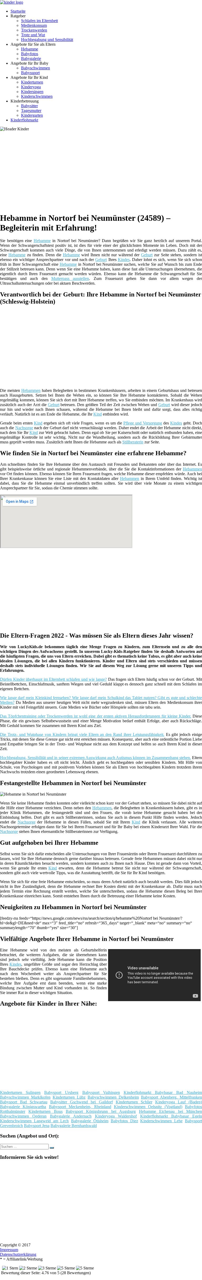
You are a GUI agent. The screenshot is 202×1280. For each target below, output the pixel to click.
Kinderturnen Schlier (134, 1102)
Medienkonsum (34, 25)
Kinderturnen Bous (45, 1111)
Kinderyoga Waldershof (116, 1116)
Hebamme (29, 49)
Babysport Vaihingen (101, 1092)
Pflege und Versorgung (142, 423)
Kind (97, 414)
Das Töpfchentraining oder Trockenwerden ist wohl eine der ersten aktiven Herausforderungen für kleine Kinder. (95, 716)
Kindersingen (32, 91)
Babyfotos (29, 54)
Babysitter (29, 106)
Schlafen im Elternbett (39, 20)
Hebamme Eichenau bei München (170, 1111)
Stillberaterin (132, 442)
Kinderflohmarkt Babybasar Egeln (171, 1116)
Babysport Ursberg (61, 1092)
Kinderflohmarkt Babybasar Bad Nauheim (163, 1092)
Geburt (147, 255)
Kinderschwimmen (37, 96)
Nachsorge (24, 428)
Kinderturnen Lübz (69, 1097)
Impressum (9, 1249)
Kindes (124, 259)
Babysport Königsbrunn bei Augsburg (101, 1111)
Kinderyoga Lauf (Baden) (178, 1102)
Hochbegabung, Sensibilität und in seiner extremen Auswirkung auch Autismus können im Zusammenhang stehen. (95, 757)
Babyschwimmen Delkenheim (113, 1097)
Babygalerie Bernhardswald (73, 1125)
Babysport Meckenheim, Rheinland (80, 1106)
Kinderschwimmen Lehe (161, 1121)
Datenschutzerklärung (18, 1254)
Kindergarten (32, 115)
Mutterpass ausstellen (70, 278)
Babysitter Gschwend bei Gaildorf (81, 1102)
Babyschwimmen (35, 68)
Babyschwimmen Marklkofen (25, 1097)
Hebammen (31, 390)
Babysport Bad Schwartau (23, 1102)
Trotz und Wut (33, 35)
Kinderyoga (31, 87)
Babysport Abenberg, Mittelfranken (171, 1097)
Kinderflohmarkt (24, 120)
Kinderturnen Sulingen (20, 1092)
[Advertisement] (103, 171)
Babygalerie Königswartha (23, 1106)
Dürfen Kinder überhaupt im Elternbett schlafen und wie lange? (53, 679)
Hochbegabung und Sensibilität (47, 39)
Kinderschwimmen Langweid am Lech (34, 1121)
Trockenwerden (34, 30)
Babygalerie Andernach (71, 1116)
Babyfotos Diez (124, 1121)
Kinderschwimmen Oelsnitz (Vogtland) (148, 1106)
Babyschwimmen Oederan (23, 1116)
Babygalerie (31, 58)
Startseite (18, 11)
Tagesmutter (31, 110)
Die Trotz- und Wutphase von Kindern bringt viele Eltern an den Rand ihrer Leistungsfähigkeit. (82, 734)
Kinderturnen (32, 82)
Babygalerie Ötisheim (89, 1121)
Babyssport (30, 72)
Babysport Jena (36, 1125)
